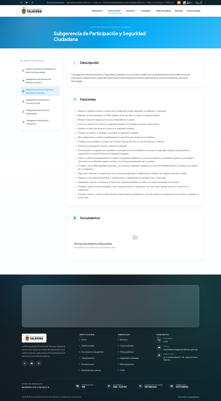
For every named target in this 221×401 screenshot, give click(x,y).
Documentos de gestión (93, 352)
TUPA (122, 370)
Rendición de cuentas (91, 370)
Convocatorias (193, 11)
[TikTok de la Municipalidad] (32, 2)
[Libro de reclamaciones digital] (188, 2)
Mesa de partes (127, 364)
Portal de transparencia (188, 397)
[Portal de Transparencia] (198, 2)
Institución (97, 11)
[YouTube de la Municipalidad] (26, 2)
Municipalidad (114, 11)
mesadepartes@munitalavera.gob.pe (180, 349)
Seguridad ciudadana (129, 358)
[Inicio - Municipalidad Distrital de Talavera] (31, 11)
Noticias (179, 11)
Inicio (84, 339)
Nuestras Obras (164, 11)
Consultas (145, 11)
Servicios (130, 11)
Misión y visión (88, 345)
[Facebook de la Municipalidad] (21, 2)
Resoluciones (88, 364)
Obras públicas (127, 352)
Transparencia (88, 358)
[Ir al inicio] (34, 338)
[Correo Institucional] (179, 2)
